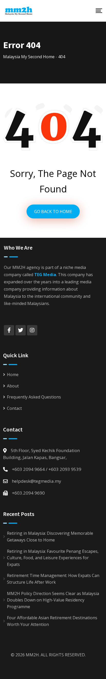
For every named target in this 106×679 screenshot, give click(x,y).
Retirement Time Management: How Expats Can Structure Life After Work (53, 579)
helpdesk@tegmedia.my (36, 481)
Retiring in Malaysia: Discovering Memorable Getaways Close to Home (50, 536)
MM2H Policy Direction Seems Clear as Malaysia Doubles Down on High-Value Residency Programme (53, 600)
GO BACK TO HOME (53, 211)
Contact (14, 408)
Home (13, 374)
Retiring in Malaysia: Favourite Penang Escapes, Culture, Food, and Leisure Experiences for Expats (53, 557)
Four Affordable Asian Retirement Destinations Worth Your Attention (52, 621)
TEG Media (45, 274)
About (13, 386)
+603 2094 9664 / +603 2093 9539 (46, 469)
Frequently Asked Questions (34, 397)
